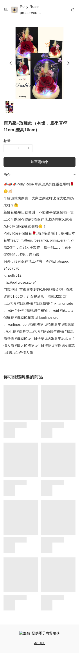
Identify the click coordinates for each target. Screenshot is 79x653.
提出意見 (39, 643)
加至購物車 (39, 162)
